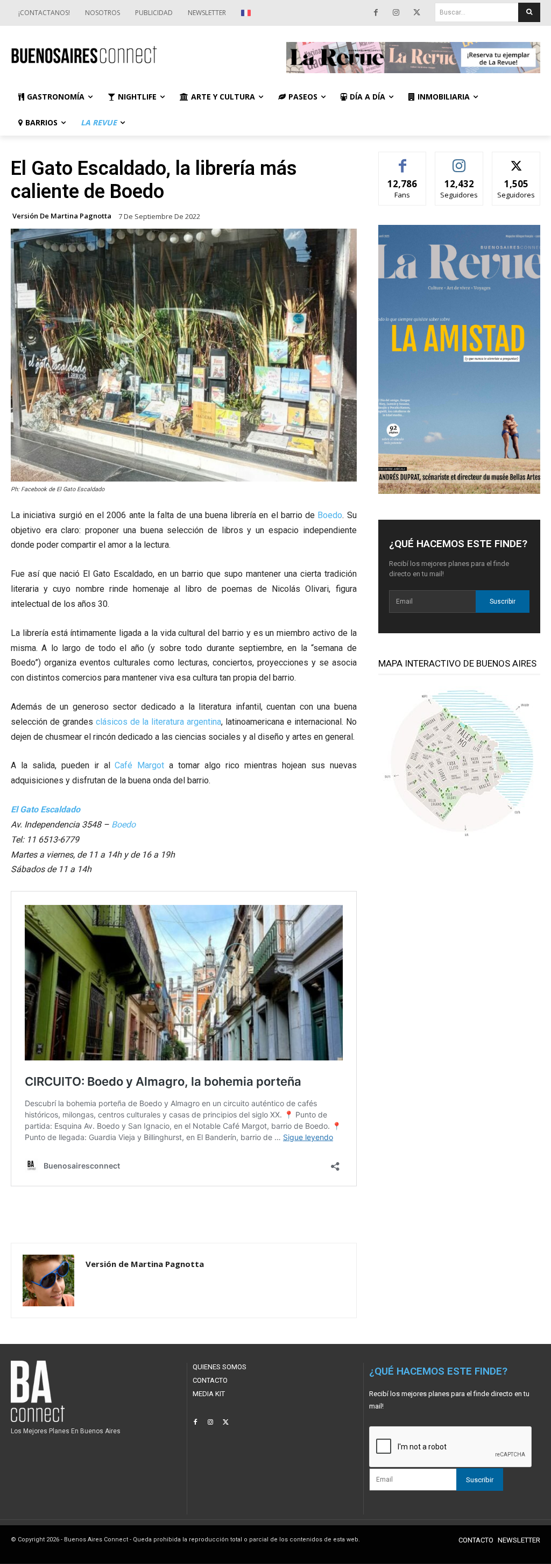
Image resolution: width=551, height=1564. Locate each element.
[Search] (529, 12)
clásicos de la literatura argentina (159, 722)
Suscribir (502, 601)
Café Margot (139, 765)
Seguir (459, 160)
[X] (416, 12)
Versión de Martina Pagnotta (61, 216)
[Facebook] (375, 12)
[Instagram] (396, 12)
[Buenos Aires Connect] (138, 55)
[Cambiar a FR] (247, 13)
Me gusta (402, 160)
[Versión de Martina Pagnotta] (48, 1280)
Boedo (329, 515)
